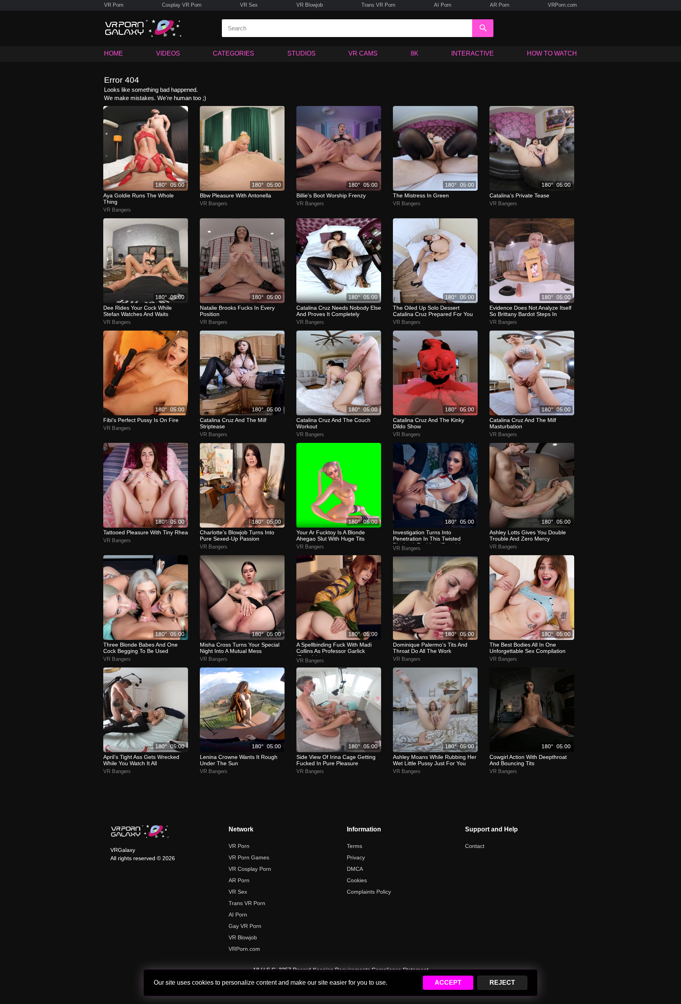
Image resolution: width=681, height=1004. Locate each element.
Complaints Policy (369, 892)
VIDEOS (168, 53)
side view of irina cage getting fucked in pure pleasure (336, 760)
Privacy (356, 857)
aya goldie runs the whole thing (138, 198)
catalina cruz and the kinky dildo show (428, 423)
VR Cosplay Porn (250, 869)
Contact (474, 846)
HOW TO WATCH (552, 53)
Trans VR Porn (378, 5)
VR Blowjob (309, 5)
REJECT (502, 982)
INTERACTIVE (472, 53)
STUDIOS (301, 53)
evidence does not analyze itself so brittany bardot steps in (530, 311)
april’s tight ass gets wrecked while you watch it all (141, 760)
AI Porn (442, 5)
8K (415, 53)
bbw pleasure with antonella (235, 195)
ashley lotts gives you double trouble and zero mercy (527, 535)
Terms (354, 846)
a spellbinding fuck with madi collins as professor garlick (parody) (334, 648)
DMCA (355, 869)
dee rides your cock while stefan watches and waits (137, 311)
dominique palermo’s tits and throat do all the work (430, 647)
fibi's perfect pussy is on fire (141, 420)
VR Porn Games (249, 857)
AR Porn (499, 5)
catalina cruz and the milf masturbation (522, 423)
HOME (113, 53)
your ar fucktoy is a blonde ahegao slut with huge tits (330, 535)
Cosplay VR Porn (181, 5)
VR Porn (113, 5)
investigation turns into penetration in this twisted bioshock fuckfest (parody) (427, 536)
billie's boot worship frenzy (331, 195)
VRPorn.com (562, 5)
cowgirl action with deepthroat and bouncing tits (528, 760)
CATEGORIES (233, 53)
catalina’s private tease (519, 195)
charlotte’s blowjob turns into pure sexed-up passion (237, 535)
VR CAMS (363, 53)
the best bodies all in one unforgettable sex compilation (527, 647)
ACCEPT (448, 982)
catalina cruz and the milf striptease (233, 423)
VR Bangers (117, 210)
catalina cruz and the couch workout (333, 423)
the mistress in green (421, 195)
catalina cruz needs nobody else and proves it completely (338, 311)
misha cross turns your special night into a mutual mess (239, 647)
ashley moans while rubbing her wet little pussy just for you (434, 760)
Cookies (357, 880)
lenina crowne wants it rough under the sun (238, 760)
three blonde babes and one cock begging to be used (140, 647)
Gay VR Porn (245, 926)
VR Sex (249, 5)
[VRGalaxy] (139, 831)
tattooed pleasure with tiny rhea (145, 532)
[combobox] (347, 28)
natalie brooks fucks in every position (237, 311)
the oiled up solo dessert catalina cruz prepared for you (433, 311)
